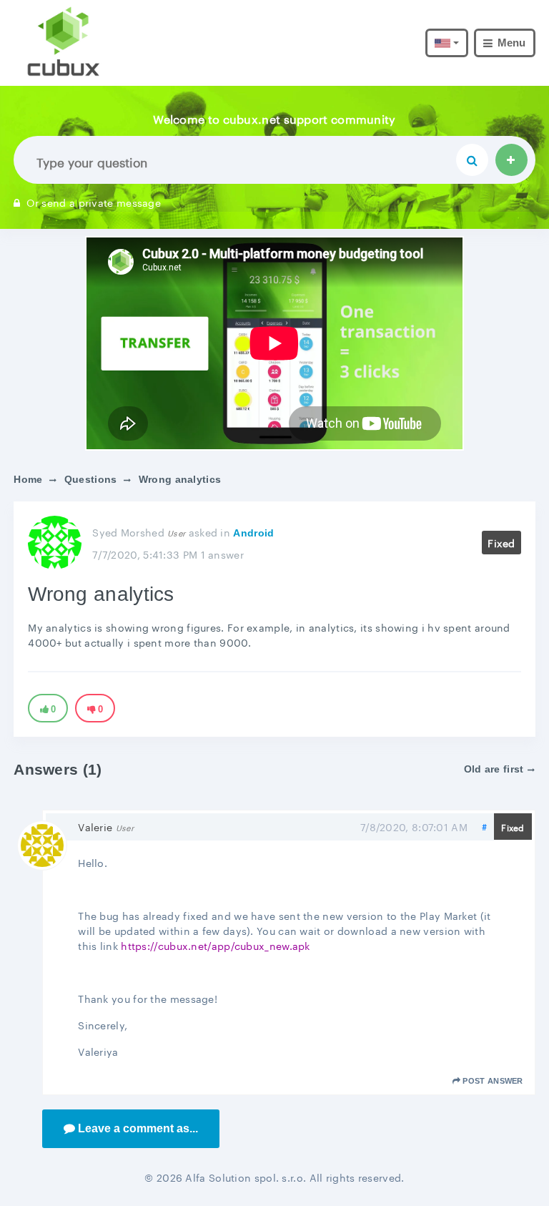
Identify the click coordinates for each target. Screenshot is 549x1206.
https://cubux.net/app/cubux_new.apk (215, 945)
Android (253, 533)
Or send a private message (93, 202)
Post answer (493, 1081)
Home (28, 479)
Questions (90, 479)
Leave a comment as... (138, 1128)
